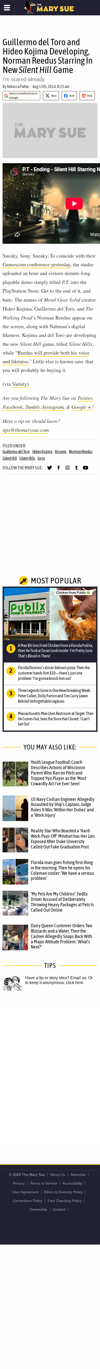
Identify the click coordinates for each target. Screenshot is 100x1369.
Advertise (78, 1175)
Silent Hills (27, 458)
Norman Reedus (81, 451)
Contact (59, 1209)
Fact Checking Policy (65, 1201)
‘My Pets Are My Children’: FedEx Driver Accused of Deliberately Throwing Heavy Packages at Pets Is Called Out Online (62, 902)
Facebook (13, 406)
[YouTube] (85, 470)
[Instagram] (67, 470)
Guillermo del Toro (16, 451)
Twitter (84, 397)
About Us (57, 1175)
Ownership (38, 1209)
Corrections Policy (27, 1201)
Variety (19, 383)
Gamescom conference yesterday (36, 264)
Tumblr (32, 406)
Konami (61, 451)
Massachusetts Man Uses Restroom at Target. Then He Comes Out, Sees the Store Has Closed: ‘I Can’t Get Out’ (56, 718)
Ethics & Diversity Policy (63, 1192)
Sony (41, 458)
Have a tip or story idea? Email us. (56, 978)
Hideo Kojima (42, 451)
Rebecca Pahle (18, 86)
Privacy (19, 1183)
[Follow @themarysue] (49, 470)
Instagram (53, 406)
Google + (81, 406)
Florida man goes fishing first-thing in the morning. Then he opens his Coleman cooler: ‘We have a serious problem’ (62, 870)
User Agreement (25, 1192)
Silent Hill (10, 458)
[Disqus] (50, 1072)
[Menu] (7, 7)
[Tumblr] (76, 470)
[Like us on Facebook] (58, 470)
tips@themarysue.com (26, 429)
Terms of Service (43, 1183)
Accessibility (72, 1183)
